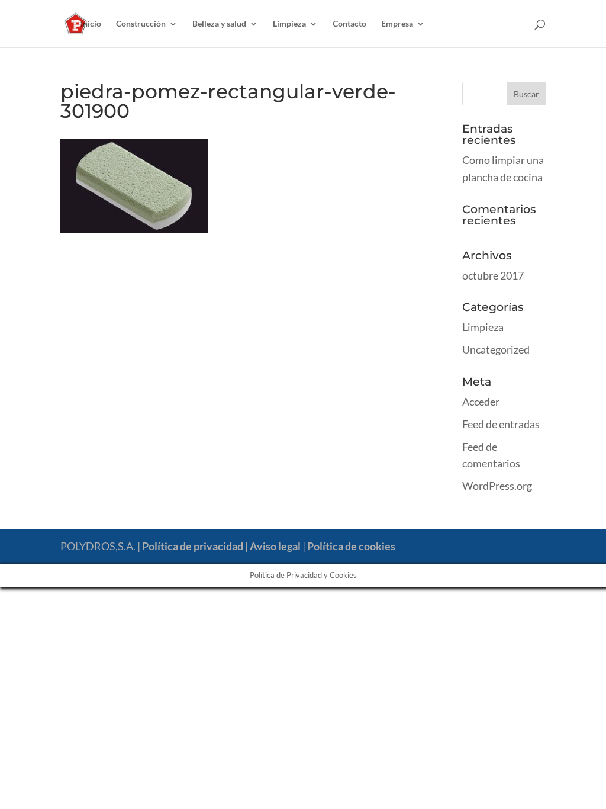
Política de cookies (351, 546)
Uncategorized (496, 349)
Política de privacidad (192, 546)
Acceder (480, 401)
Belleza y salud (219, 24)
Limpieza (289, 24)
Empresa (397, 24)
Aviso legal (275, 546)
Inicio (90, 24)
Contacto (349, 24)
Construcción (141, 24)
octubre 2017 (493, 275)
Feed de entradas (501, 424)
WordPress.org (497, 485)
